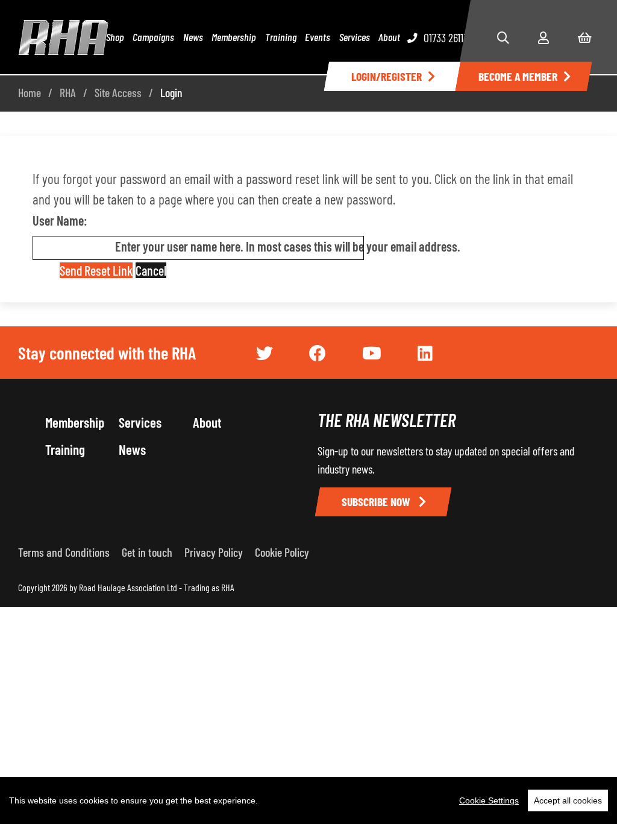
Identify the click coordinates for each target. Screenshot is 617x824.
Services (354, 36)
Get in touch (147, 552)
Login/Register (386, 76)
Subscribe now (377, 501)
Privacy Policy (213, 552)
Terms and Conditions (64, 552)
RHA (68, 92)
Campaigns (153, 36)
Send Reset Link (96, 270)
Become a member (517, 76)
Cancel (151, 270)
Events (317, 36)
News (193, 36)
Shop (115, 36)
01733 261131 (447, 37)
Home (29, 92)
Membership (233, 36)
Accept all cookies (568, 800)
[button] (503, 37)
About (389, 36)
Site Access (118, 92)
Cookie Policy (282, 552)
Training (280, 36)
